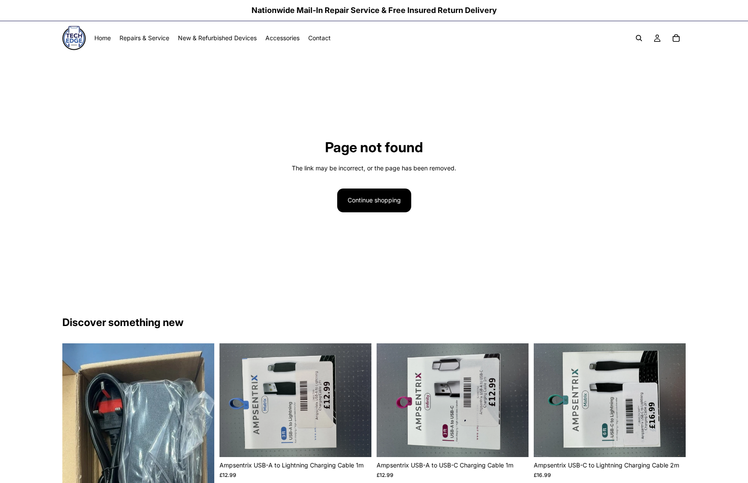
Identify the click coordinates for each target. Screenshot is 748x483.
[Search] (638, 38)
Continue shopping (374, 200)
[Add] (358, 443)
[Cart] (676, 38)
